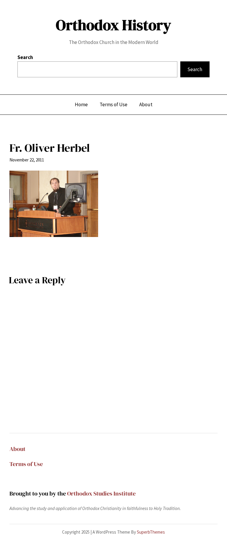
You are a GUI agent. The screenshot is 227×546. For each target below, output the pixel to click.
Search (25, 57)
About (17, 449)
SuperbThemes (151, 532)
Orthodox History (113, 25)
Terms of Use (26, 464)
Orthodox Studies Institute (101, 493)
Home (81, 104)
